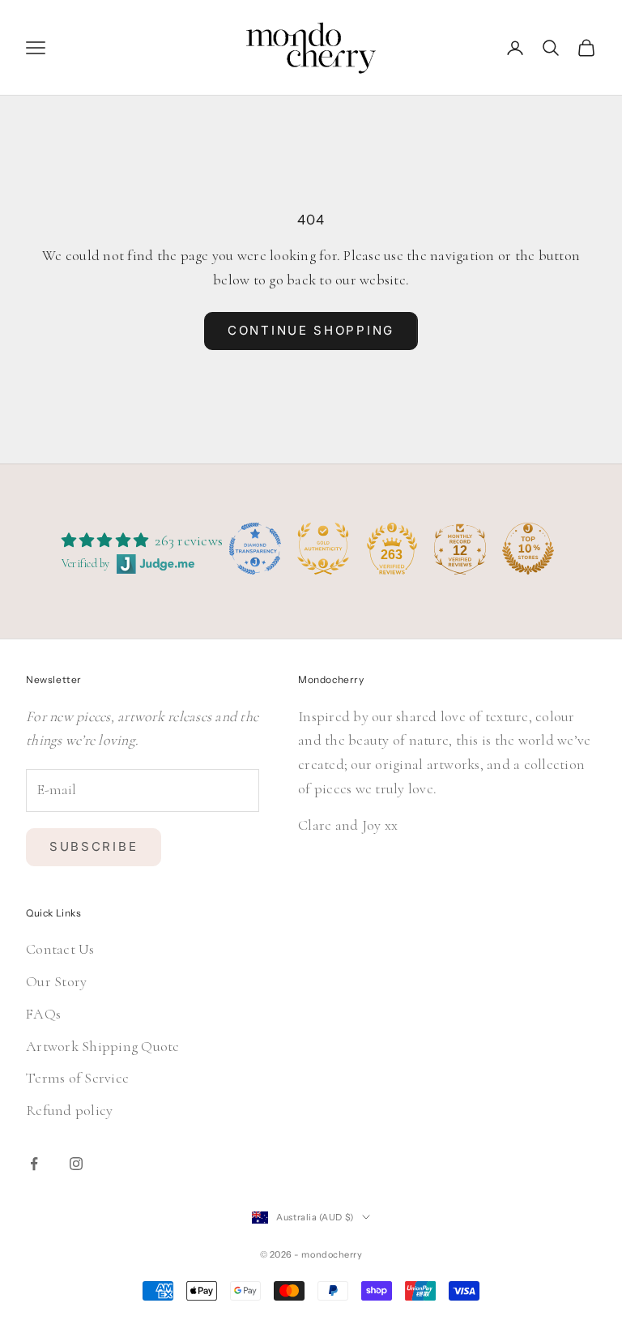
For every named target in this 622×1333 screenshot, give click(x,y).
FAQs (43, 1014)
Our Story (56, 981)
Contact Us (60, 949)
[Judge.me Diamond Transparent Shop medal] (255, 549)
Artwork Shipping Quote (103, 1046)
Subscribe (93, 846)
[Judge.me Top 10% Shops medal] (528, 549)
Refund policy (69, 1110)
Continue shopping (311, 330)
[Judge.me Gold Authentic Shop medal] (323, 549)
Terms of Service (77, 1078)
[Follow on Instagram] (76, 1164)
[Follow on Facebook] (34, 1164)
